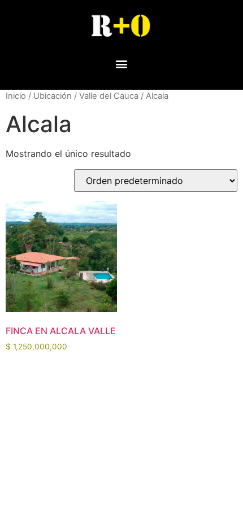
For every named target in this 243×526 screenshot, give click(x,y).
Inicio (16, 96)
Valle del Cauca (108, 96)
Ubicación (52, 96)
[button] (121, 63)
